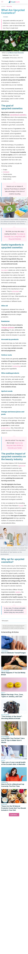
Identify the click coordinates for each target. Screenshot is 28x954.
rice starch (4, 270)
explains (18, 592)
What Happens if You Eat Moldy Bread (13, 674)
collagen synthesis (7, 327)
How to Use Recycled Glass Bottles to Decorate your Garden (15, 445)
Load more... (14, 814)
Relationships (5, 736)
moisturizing (16, 366)
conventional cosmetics (18, 115)
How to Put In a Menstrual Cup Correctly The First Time (12, 785)
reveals (21, 505)
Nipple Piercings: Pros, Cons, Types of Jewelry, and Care (12, 695)
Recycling (9, 6)
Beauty (3, 692)
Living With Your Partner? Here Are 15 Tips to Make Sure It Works (13, 740)
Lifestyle (3, 6)
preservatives (5, 428)
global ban (22, 465)
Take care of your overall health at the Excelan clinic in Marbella (13, 763)
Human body (4, 782)
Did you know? (5, 671)
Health (3, 760)
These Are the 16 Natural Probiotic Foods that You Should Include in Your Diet (13, 808)
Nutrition (4, 804)
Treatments (4, 651)
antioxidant (15, 291)
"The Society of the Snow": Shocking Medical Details (11, 717)
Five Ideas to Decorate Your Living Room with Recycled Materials (14, 236)
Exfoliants (6, 172)
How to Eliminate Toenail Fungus (13, 653)
